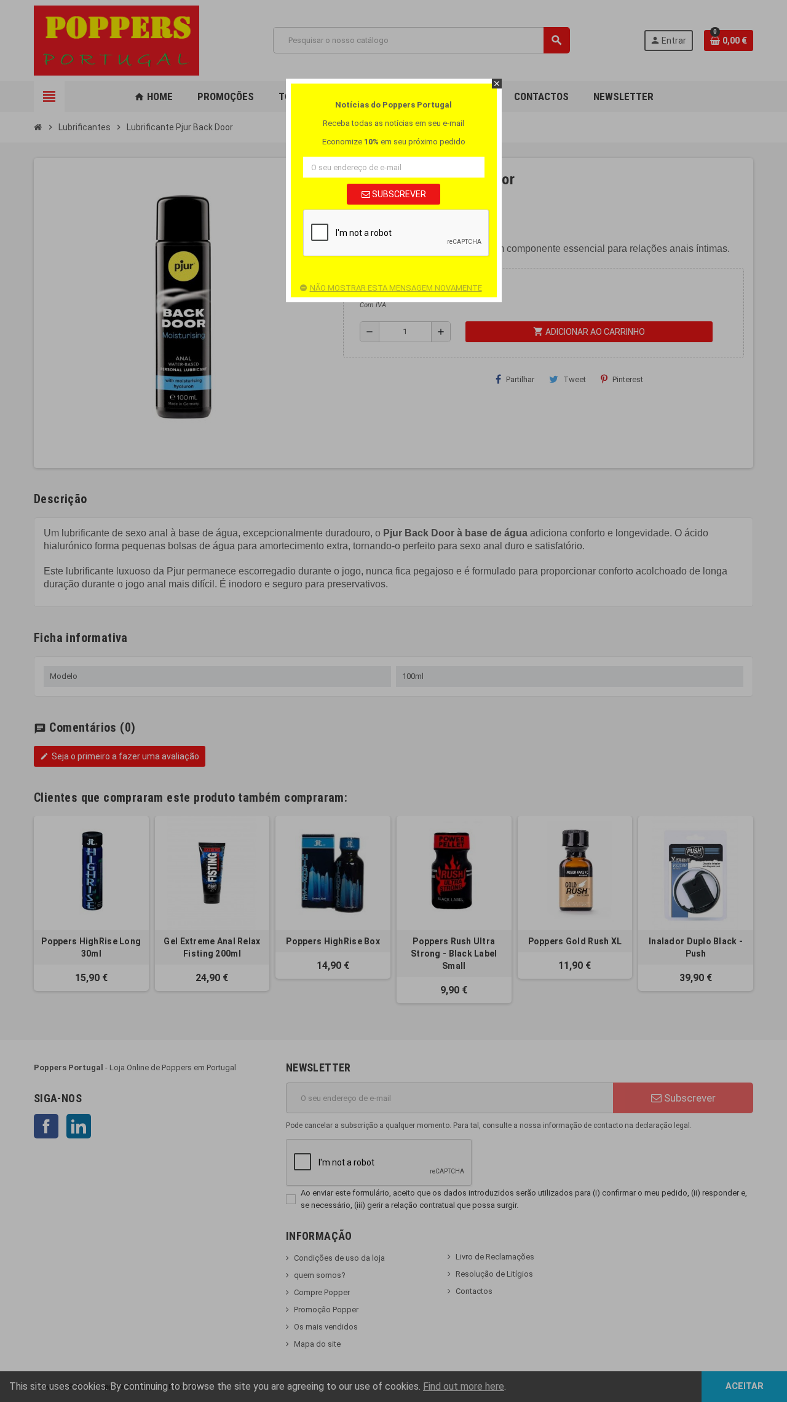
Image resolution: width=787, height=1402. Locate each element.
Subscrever (398, 194)
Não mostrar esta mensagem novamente (396, 287)
